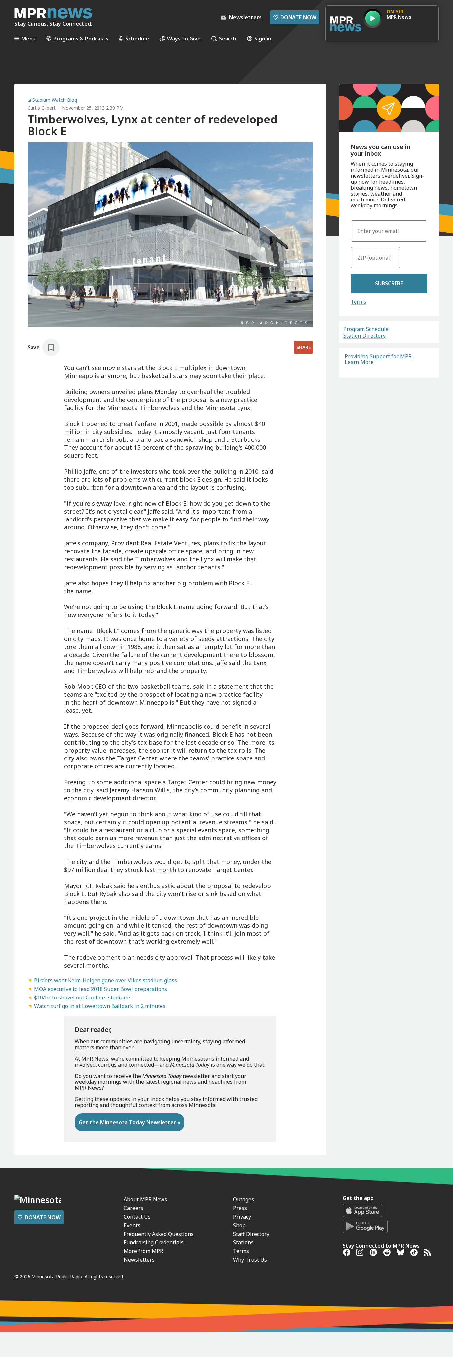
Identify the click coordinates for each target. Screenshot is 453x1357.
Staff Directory (251, 1233)
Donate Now (294, 17)
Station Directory (364, 336)
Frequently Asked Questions (159, 1233)
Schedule (137, 38)
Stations (243, 1242)
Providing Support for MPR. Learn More (379, 359)
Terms (358, 301)
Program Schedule (366, 329)
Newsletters (139, 1259)
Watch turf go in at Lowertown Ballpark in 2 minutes (99, 1006)
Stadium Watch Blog (54, 100)
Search (227, 38)
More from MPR (143, 1251)
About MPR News (145, 1199)
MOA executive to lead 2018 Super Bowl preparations (100, 989)
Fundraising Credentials (154, 1242)
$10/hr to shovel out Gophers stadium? (82, 997)
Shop (239, 1225)
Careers (133, 1208)
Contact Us (137, 1216)
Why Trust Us (250, 1259)
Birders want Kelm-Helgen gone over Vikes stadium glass (105, 980)
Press (240, 1208)
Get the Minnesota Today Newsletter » (129, 1122)
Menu (28, 38)
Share (303, 347)
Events (132, 1225)
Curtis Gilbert (42, 108)
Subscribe (389, 283)
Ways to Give (184, 38)
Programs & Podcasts (80, 38)
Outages (243, 1199)
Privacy (242, 1216)
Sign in (262, 38)
